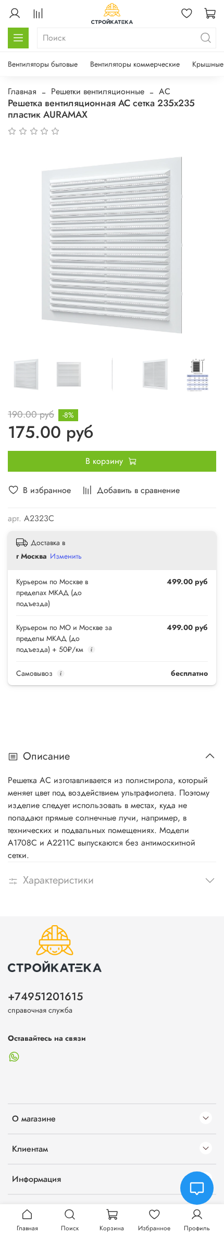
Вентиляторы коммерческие (135, 64)
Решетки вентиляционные (97, 91)
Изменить (66, 556)
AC (164, 91)
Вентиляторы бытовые (43, 64)
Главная (22, 91)
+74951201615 (45, 996)
